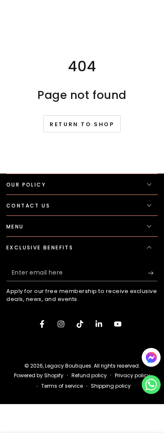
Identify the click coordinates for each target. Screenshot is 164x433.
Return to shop (82, 124)
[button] (151, 386)
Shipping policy (111, 386)
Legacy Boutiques (68, 365)
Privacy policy (132, 375)
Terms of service (62, 386)
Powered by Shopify (38, 375)
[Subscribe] (153, 273)
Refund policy (89, 375)
